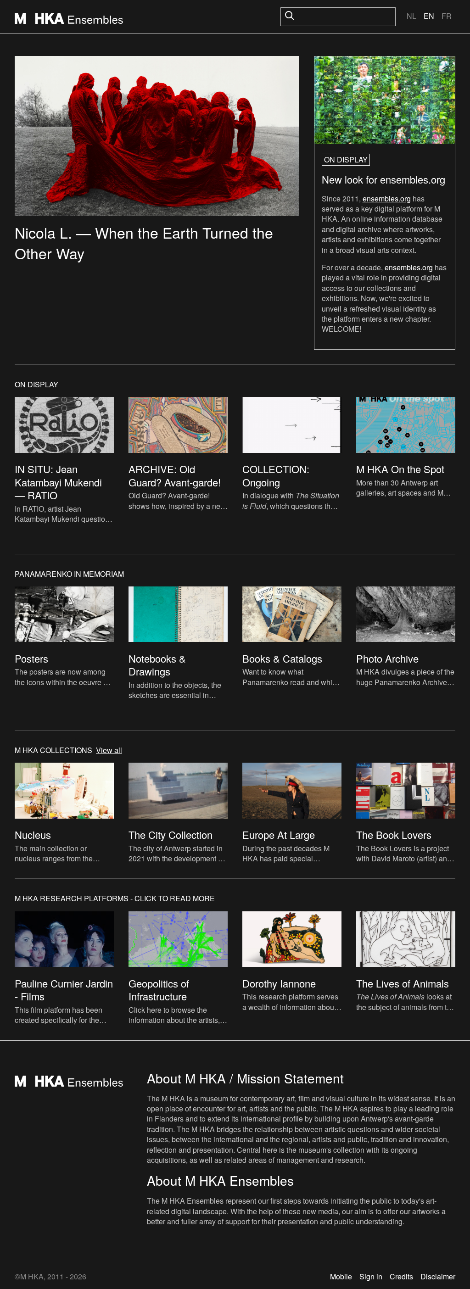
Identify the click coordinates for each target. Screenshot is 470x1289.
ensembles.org (387, 198)
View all (109, 750)
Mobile (341, 1276)
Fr (447, 16)
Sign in (370, 1276)
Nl (411, 16)
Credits (401, 1276)
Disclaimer (437, 1276)
